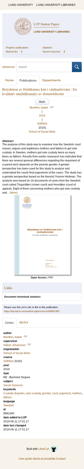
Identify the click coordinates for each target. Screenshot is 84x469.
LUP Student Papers (46, 24)
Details (9, 322)
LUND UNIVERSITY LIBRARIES (55, 4)
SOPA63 (42, 123)
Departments (51, 80)
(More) (14, 192)
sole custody (33, 393)
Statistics (47, 47)
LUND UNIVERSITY (21, 4)
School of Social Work (42, 131)
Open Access (38, 277)
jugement (65, 393)
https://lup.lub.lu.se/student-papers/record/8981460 (31, 311)
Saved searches (54, 51)
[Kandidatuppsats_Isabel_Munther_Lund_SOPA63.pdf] (42, 273)
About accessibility (44, 458)
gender (46, 393)
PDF (50, 277)
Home (9, 80)
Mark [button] (42, 101)
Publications (28, 80)
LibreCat (44, 448)
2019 (42, 115)
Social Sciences (13, 385)
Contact (60, 458)
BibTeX (23, 322)
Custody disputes (13, 393)
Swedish (8, 405)
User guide (25, 458)
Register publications (17, 47)
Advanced (8, 67)
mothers (77, 393)
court (55, 393)
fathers (7, 397)
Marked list (14, 51)
